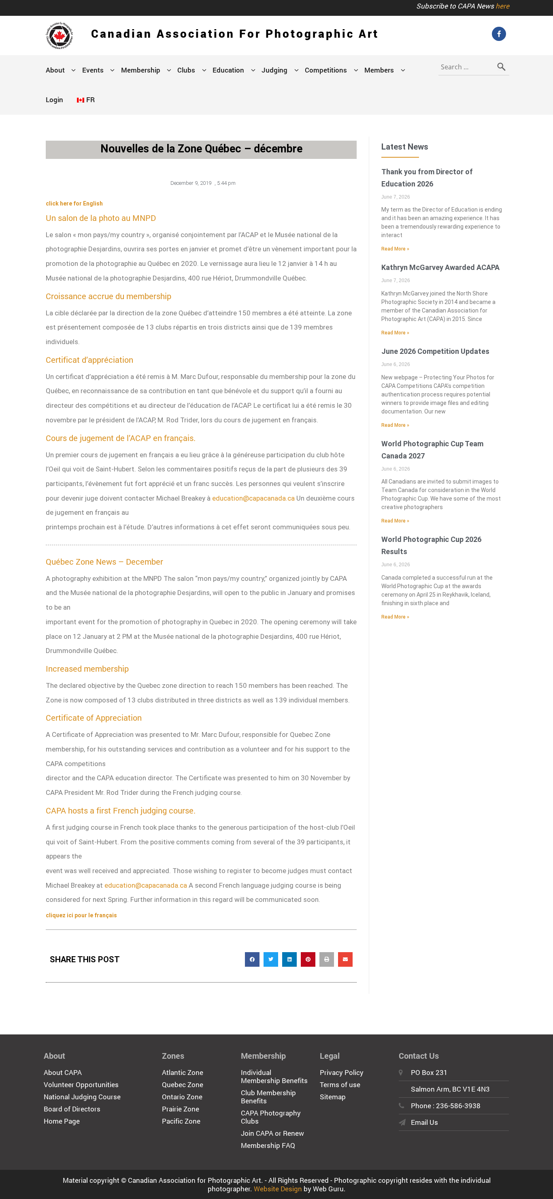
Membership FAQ (268, 1145)
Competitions (326, 70)
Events (93, 70)
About (55, 70)
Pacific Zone (181, 1121)
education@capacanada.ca (253, 498)
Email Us (424, 1122)
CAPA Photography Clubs (271, 1117)
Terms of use (340, 1084)
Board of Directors (72, 1108)
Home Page (62, 1121)
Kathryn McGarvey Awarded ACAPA (440, 267)
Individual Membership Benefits (274, 1076)
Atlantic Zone (182, 1072)
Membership (140, 70)
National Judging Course (82, 1096)
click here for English (74, 203)
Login (54, 99)
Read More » (395, 249)
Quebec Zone (182, 1084)
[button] (252, 959)
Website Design (278, 1188)
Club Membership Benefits (268, 1096)
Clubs (186, 70)
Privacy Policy (342, 1072)
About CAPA (63, 1072)
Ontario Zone (182, 1096)
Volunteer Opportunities (81, 1084)
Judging (274, 70)
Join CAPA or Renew (272, 1133)
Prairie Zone (180, 1108)
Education (228, 70)
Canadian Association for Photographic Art (235, 33)
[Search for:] (473, 65)
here (502, 6)
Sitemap (333, 1096)
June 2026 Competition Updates (435, 351)
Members (379, 70)
